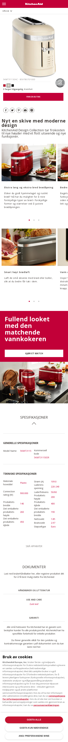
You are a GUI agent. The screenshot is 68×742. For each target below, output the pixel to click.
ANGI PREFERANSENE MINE (34, 736)
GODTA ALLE (34, 720)
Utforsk (5, 11)
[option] (28, 181)
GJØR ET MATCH (34, 353)
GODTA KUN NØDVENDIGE (34, 728)
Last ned (34, 604)
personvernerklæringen (46, 705)
